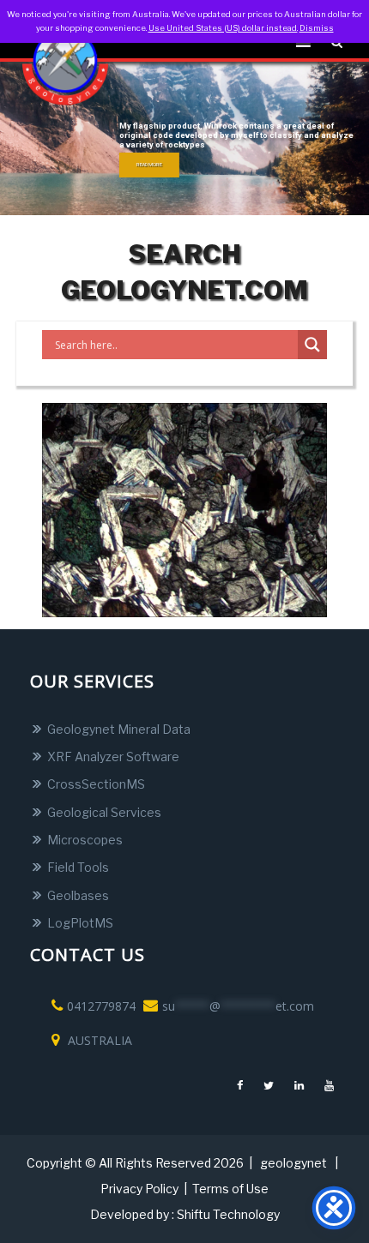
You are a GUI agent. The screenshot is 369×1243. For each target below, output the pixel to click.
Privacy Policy (139, 1188)
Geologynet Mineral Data (119, 729)
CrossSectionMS (96, 784)
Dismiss (316, 28)
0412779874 (101, 1006)
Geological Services (104, 812)
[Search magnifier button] (312, 344)
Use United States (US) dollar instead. (223, 28)
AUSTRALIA (98, 1040)
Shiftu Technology (228, 1214)
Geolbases (78, 895)
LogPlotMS (80, 923)
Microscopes (85, 839)
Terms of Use (230, 1188)
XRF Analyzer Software (113, 756)
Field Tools (78, 867)
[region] (184, 138)
